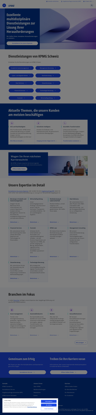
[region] (30, 405)
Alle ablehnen (49, 405)
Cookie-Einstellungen (48, 408)
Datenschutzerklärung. (32, 407)
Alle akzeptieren (48, 401)
